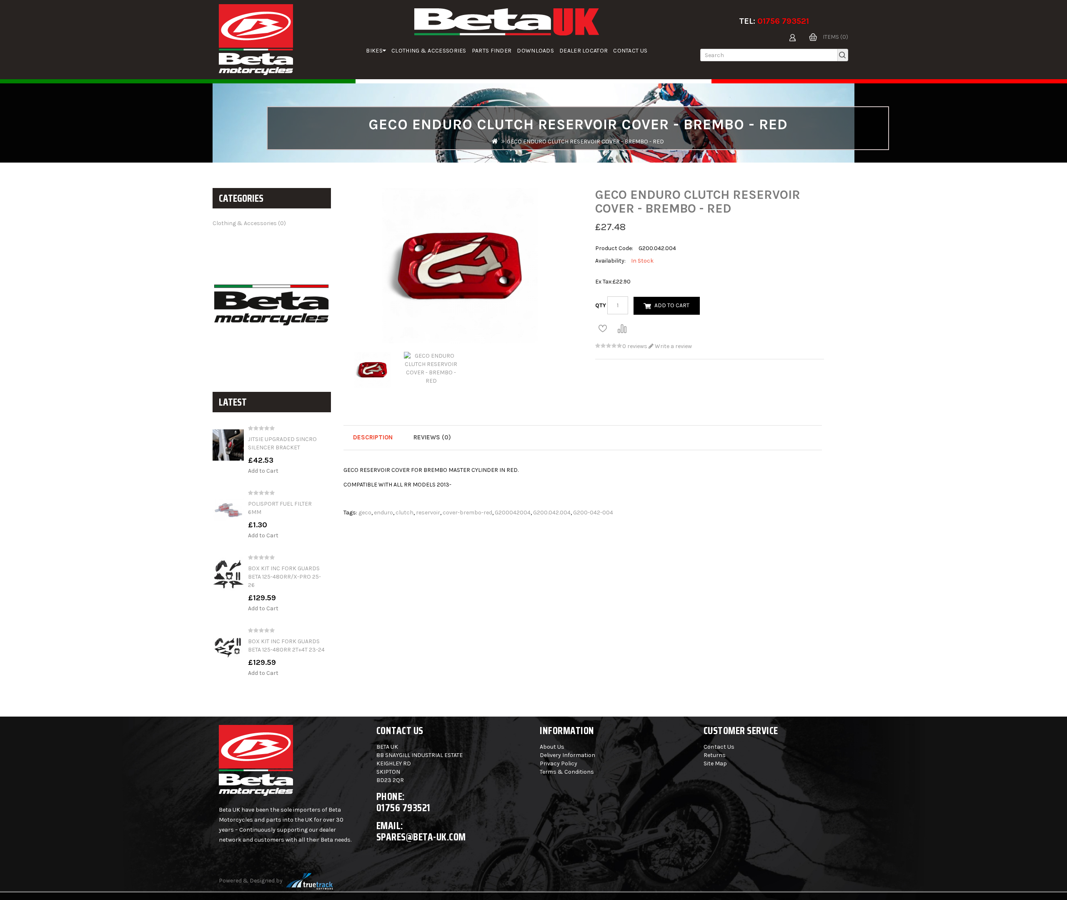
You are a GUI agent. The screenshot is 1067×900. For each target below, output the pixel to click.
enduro (383, 512)
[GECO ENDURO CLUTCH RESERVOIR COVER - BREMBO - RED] (373, 370)
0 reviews (634, 346)
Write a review (673, 346)
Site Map (715, 763)
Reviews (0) (432, 437)
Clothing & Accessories (428, 50)
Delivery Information (567, 755)
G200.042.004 (552, 512)
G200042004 (513, 512)
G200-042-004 (593, 512)
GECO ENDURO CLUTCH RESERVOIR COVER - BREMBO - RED (585, 141)
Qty (600, 305)
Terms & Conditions (567, 771)
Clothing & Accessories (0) (249, 223)
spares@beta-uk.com (421, 837)
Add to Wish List (602, 328)
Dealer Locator (583, 50)
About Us (552, 746)
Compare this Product (621, 328)
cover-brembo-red (467, 512)
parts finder (492, 50)
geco (364, 512)
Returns (715, 755)
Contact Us (630, 50)
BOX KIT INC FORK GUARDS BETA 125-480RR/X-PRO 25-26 (284, 577)
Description (373, 437)
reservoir (428, 512)
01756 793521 (783, 21)
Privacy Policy (558, 763)
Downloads (535, 50)
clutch (404, 512)
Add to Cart (263, 470)
